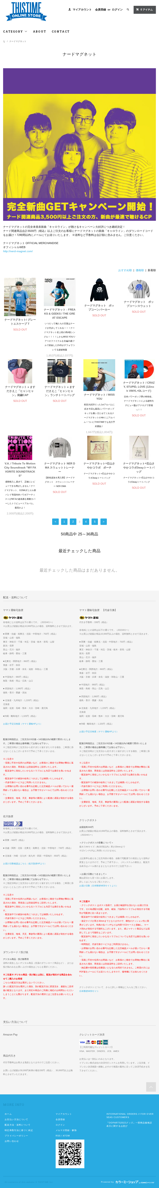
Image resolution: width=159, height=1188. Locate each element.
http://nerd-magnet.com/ (18, 251)
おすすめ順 (125, 270)
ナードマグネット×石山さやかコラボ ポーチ (99, 465)
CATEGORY (13, 31)
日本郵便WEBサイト (89, 991)
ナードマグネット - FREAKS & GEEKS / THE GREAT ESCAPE (59, 313)
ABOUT (39, 31)
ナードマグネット (17, 41)
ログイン (117, 9)
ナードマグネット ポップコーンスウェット (139, 303)
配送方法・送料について (17, 1125)
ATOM (66, 1136)
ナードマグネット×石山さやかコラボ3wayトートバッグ (139, 467)
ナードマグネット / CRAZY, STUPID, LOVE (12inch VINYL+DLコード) (139, 386)
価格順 (140, 270)
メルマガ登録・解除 (66, 1130)
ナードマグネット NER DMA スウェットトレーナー (59, 467)
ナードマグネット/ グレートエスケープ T (20, 321)
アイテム (147, 9)
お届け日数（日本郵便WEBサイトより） (98, 885)
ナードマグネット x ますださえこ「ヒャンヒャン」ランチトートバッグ (60, 391)
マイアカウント (82, 9)
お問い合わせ (12, 1141)
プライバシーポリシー (16, 1136)
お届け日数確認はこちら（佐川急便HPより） (25, 863)
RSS (58, 1136)
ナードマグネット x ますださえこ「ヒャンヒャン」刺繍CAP (20, 391)
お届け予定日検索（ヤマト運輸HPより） (22, 724)
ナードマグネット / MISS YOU (99, 396)
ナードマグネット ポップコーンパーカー (99, 307)
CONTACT (61, 31)
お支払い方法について (16, 1119)
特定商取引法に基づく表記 (19, 1130)
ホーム (8, 1114)
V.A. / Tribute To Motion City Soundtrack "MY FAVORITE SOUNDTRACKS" (20, 469)
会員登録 (100, 9)
